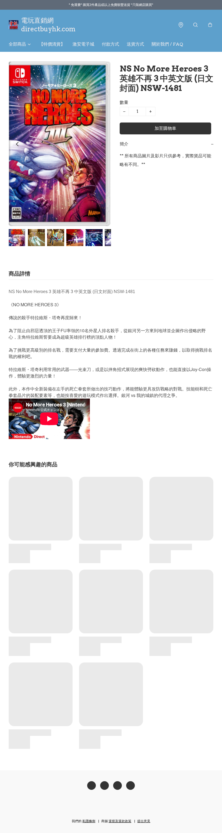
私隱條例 (88, 821)
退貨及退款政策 (120, 821)
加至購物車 (165, 128)
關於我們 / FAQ (167, 44)
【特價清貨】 (52, 44)
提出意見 (143, 821)
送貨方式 (135, 44)
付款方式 (110, 44)
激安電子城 (83, 44)
